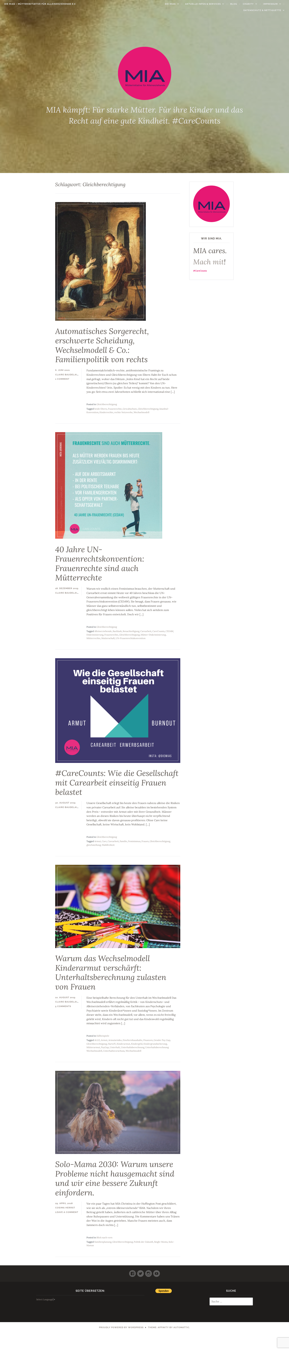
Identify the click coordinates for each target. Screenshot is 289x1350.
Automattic (181, 1327)
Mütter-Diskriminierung (153, 634)
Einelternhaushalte (132, 1040)
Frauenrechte (115, 408)
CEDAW (169, 631)
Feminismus (134, 841)
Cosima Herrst (65, 1207)
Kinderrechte (106, 412)
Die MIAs (170, 4)
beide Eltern (100, 408)
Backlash (117, 631)
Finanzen (148, 1040)
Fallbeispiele (103, 1035)
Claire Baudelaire (67, 374)
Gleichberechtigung (107, 404)
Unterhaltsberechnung (132, 1047)
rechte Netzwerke (123, 412)
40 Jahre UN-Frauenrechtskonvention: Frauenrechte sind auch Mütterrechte (99, 563)
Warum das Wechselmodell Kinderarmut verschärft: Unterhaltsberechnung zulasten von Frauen (110, 972)
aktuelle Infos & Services (203, 4)
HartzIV (112, 1043)
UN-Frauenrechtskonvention (131, 638)
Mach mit (208, 261)
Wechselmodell (141, 412)
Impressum (270, 4)
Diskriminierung (94, 634)
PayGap (105, 1047)
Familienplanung (102, 1241)
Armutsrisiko (115, 1040)
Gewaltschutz (130, 408)
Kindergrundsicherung (155, 1043)
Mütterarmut (93, 1047)
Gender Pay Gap (162, 1040)
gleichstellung (93, 845)
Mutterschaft (108, 638)
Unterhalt (115, 1047)
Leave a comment (66, 1212)
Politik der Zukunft (143, 1241)
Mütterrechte (93, 638)
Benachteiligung (131, 631)
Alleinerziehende (103, 631)
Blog (233, 4)
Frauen (145, 841)
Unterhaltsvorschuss (114, 1050)
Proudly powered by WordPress (121, 1327)
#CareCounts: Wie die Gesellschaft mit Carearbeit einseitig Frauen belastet (116, 782)
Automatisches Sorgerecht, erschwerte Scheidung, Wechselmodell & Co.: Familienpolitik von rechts (102, 345)
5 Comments (63, 1006)
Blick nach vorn (104, 1237)
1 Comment (62, 379)
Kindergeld (136, 1043)
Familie (123, 841)
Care (104, 841)
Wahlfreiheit (108, 845)
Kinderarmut (123, 1043)
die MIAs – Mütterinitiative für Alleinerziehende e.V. (40, 4)
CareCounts (158, 631)
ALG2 (97, 1040)
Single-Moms (161, 1241)
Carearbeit (145, 631)
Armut (97, 841)
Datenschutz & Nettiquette (262, 10)
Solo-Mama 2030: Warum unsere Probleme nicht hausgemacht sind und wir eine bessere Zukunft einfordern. (114, 1178)
